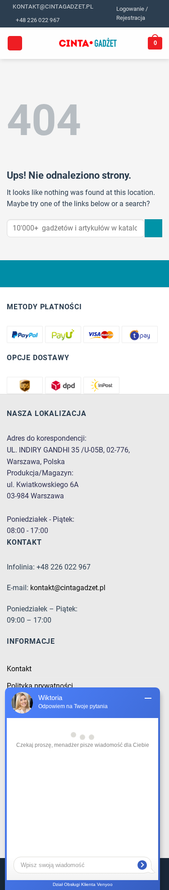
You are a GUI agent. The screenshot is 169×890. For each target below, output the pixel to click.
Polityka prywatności (40, 686)
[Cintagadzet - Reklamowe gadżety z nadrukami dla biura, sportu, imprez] (88, 43)
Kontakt (19, 668)
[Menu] (15, 43)
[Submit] (153, 228)
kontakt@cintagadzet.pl (67, 587)
